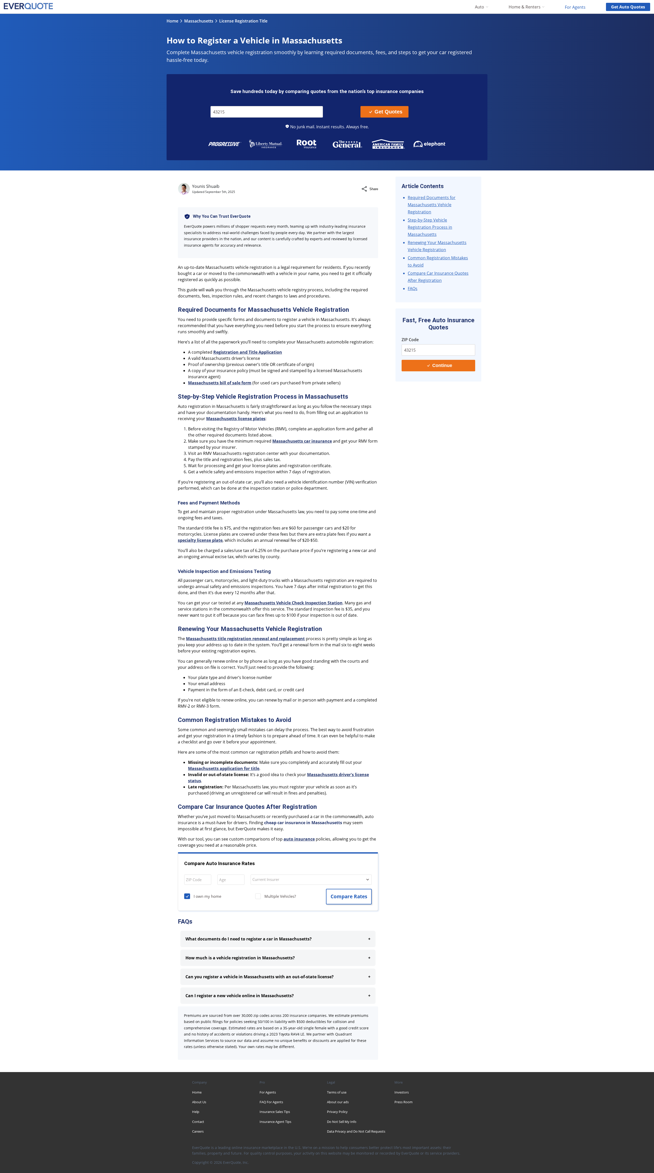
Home (172, 21)
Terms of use (336, 1092)
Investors (401, 1092)
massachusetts (198, 21)
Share (373, 189)
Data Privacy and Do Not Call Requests (356, 1131)
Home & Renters (525, 7)
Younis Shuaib (205, 186)
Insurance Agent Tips (275, 1121)
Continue (442, 365)
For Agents (575, 7)
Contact (198, 1121)
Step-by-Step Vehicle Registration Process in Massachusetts (430, 227)
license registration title (243, 21)
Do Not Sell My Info (341, 1121)
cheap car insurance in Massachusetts (303, 822)
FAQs (412, 288)
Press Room (403, 1102)
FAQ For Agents (271, 1102)
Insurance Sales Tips (275, 1111)
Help (195, 1111)
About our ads (338, 1102)
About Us (199, 1102)
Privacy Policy (337, 1111)
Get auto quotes (628, 7)
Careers (198, 1131)
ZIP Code (222, 102)
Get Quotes (388, 111)
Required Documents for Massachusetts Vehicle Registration (432, 205)
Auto (479, 7)
